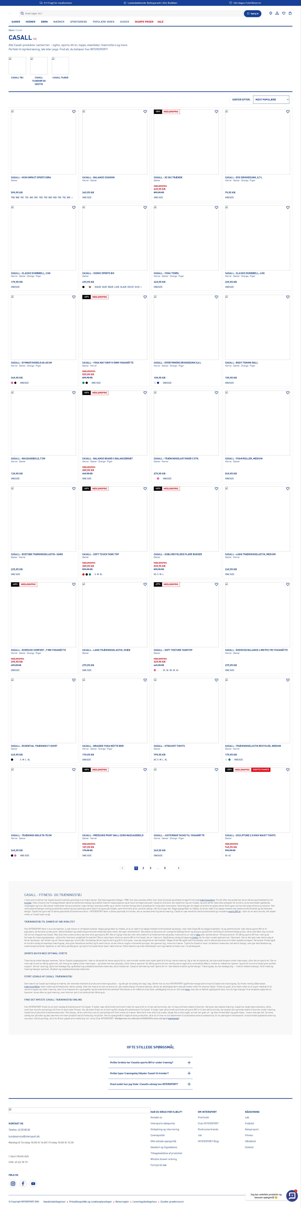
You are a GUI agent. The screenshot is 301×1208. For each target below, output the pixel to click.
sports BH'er (234, 911)
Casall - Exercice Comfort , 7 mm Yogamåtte (38, 650)
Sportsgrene (78, 21)
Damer (16, 21)
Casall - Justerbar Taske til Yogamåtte (179, 835)
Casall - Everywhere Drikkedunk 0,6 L (177, 362)
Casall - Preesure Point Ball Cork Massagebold (112, 835)
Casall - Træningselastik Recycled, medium (253, 746)
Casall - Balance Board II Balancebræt (107, 458)
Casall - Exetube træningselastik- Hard (37, 554)
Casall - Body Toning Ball (241, 362)
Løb (247, 1117)
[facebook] (23, 1183)
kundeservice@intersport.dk (24, 1136)
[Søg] (22, 13)
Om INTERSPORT (207, 1111)
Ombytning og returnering (164, 1129)
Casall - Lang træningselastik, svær (106, 650)
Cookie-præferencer (172, 1201)
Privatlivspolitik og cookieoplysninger (90, 1201)
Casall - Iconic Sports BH (98, 273)
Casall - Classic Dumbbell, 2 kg (30, 273)
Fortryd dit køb (158, 1165)
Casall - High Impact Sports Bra (31, 177)
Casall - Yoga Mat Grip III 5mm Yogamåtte (107, 362)
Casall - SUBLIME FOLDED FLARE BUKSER (178, 554)
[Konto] (277, 13)
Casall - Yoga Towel (166, 273)
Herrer (30, 21)
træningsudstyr (207, 900)
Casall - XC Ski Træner (168, 177)
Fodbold (249, 1123)
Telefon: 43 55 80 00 (19, 1129)
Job (200, 1135)
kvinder (28, 902)
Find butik (203, 1117)
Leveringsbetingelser (145, 1201)
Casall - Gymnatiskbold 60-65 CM (31, 362)
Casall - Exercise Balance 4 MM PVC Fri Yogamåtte (256, 650)
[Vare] (43, 142)
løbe (198, 934)
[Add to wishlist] (74, 112)
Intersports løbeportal (162, 1123)
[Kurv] (290, 13)
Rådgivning (252, 1111)
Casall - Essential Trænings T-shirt (34, 746)
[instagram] (13, 1183)
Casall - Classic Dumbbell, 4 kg (245, 273)
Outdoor (249, 1147)
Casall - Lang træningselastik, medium (250, 554)
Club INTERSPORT (208, 1123)
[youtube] (33, 1183)
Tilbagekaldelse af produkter (166, 1153)
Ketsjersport (252, 1129)
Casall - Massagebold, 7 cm (28, 458)
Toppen (287, 1182)
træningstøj (173, 1018)
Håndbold (250, 1141)
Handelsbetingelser (54, 1201)
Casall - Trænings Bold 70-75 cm (31, 835)
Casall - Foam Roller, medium (243, 458)
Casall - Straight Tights (169, 746)
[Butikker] (271, 13)
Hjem (11, 30)
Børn (44, 21)
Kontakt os (156, 1117)
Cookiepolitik (157, 1135)
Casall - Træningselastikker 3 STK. (176, 458)
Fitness (249, 1135)
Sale (161, 21)
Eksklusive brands (208, 1129)
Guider (124, 21)
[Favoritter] (284, 13)
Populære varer (103, 21)
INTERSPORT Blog (208, 1141)
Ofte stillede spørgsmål (163, 1141)
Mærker (58, 21)
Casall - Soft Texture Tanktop (173, 650)
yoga (187, 989)
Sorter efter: (241, 99)
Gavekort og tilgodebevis (163, 1147)
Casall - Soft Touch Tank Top (100, 554)
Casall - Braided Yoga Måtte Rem (103, 746)
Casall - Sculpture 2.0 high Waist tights (250, 835)
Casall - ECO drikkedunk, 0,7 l (243, 177)
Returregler (122, 1201)
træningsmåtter (32, 986)
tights (195, 937)
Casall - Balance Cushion (98, 177)
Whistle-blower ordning (163, 1159)
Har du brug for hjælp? (166, 1111)
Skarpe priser (144, 21)
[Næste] (179, 868)
